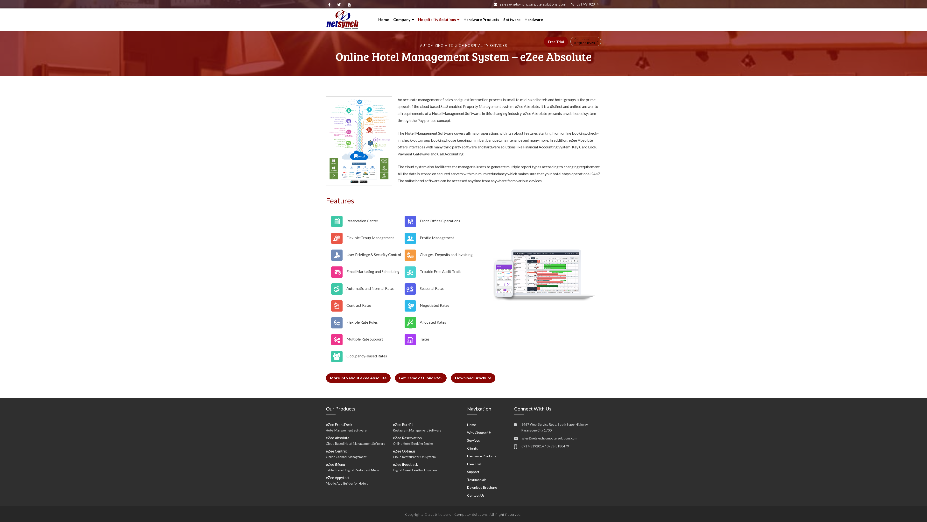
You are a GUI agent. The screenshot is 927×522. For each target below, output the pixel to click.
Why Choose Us (479, 433)
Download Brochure (473, 378)
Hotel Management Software (346, 430)
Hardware (534, 19)
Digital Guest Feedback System (415, 470)
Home (383, 19)
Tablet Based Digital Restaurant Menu (352, 470)
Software (511, 19)
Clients (472, 448)
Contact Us (476, 495)
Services (473, 440)
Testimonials (476, 480)
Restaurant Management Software (417, 430)
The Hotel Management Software (425, 133)
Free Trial (556, 41)
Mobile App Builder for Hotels (347, 483)
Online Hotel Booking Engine (413, 443)
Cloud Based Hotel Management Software (355, 443)
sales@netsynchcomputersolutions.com (533, 4)
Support (473, 472)
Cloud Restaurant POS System (414, 457)
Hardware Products (481, 19)
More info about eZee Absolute (358, 378)
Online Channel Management (346, 457)
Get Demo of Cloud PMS (420, 378)
